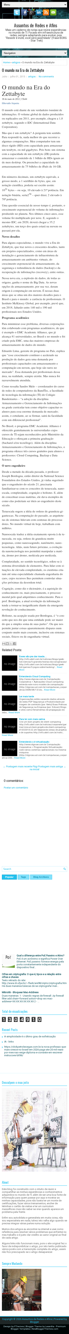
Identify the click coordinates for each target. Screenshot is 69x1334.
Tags (23, 877)
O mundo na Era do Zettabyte (23, 70)
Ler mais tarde (26, 696)
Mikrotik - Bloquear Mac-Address (20, 992)
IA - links (9, 1041)
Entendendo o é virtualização (34, 741)
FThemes (19, 1326)
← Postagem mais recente (17, 766)
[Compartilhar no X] (11, 644)
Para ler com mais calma (32, 719)
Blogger (34, 1321)
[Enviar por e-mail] (4, 644)
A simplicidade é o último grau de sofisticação (30, 1036)
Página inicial (34, 768)
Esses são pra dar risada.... (33, 656)
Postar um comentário (16, 787)
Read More (49, 689)
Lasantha (49, 1326)
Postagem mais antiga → (52, 766)
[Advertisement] (34, 830)
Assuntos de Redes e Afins (35, 25)
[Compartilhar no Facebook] (14, 644)
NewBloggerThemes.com (45, 1329)
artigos (16, 62)
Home (6, 62)
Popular (9, 877)
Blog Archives (41, 877)
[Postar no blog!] (7, 644)
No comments (46, 76)
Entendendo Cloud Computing (34, 676)
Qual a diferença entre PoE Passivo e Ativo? (40, 955)
